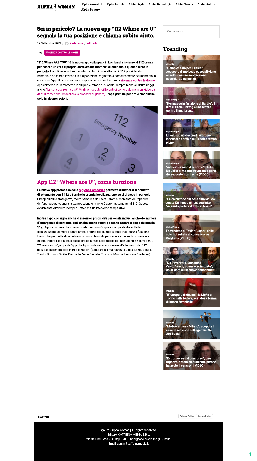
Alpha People (115, 4)
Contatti (43, 417)
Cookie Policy (204, 416)
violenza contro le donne (138, 80)
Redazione (76, 43)
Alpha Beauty (90, 9)
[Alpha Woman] (56, 7)
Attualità (92, 43)
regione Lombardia (92, 190)
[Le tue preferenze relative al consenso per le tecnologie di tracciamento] (250, 454)
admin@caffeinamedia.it (133, 443)
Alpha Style (136, 4)
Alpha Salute (206, 4)
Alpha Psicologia (160, 4)
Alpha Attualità (91, 4)
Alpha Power (184, 4)
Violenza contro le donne (62, 52)
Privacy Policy (187, 416)
